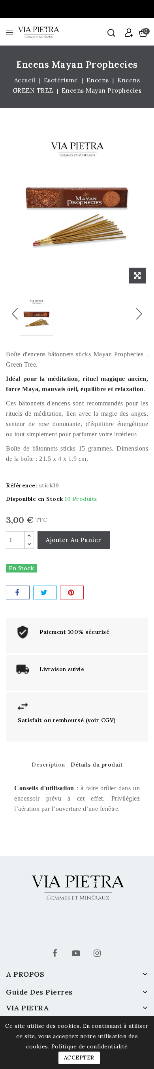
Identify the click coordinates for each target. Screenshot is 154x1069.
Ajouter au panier (73, 540)
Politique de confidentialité (89, 1046)
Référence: (21, 485)
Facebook (56, 954)
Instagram (98, 954)
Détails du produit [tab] (96, 764)
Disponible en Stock (34, 498)
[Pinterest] (71, 592)
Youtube (77, 954)
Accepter (79, 1057)
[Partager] (17, 592)
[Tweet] (45, 592)
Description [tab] (48, 764)
